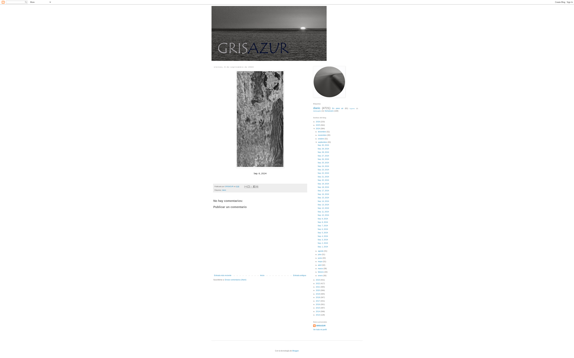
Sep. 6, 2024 (323, 229)
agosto (321, 251)
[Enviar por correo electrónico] (245, 186)
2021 (318, 287)
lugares (352, 108)
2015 (318, 308)
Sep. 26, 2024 (323, 159)
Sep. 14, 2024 (323, 201)
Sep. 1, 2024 (323, 247)
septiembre (323, 142)
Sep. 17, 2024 (323, 191)
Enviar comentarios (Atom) (235, 280)
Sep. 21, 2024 (323, 177)
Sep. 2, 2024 (323, 243)
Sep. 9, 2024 (323, 219)
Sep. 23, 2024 (323, 170)
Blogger (295, 351)
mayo (320, 261)
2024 (318, 129)
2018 (318, 297)
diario (224, 190)
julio (320, 254)
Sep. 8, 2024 (323, 222)
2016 (318, 304)
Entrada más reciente (222, 275)
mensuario (317, 111)
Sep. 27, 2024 (323, 156)
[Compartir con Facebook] (254, 186)
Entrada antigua (299, 275)
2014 (318, 311)
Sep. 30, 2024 (323, 145)
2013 (318, 315)
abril (320, 265)
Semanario (329, 111)
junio (320, 258)
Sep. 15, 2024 (323, 198)
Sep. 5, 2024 (323, 233)
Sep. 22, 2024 (323, 173)
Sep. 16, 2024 (323, 194)
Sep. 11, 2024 (323, 212)
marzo (320, 269)
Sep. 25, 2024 (323, 163)
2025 (318, 125)
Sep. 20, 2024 (323, 180)
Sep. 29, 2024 (323, 149)
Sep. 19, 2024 (323, 184)
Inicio (262, 275)
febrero (321, 272)
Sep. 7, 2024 (323, 226)
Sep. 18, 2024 (323, 187)
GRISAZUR (321, 326)
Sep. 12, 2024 (323, 208)
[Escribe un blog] (248, 186)
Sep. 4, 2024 (323, 236)
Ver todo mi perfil (320, 330)
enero (320, 276)
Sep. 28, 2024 (323, 152)
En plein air (338, 108)
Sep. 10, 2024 (323, 215)
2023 (318, 280)
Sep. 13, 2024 (323, 205)
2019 (318, 294)
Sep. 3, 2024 (323, 240)
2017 (318, 301)
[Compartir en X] (251, 186)
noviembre (322, 135)
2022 (318, 283)
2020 (318, 290)
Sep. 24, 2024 (323, 166)
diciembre (322, 132)
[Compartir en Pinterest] (257, 186)
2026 (318, 122)
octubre (321, 139)
